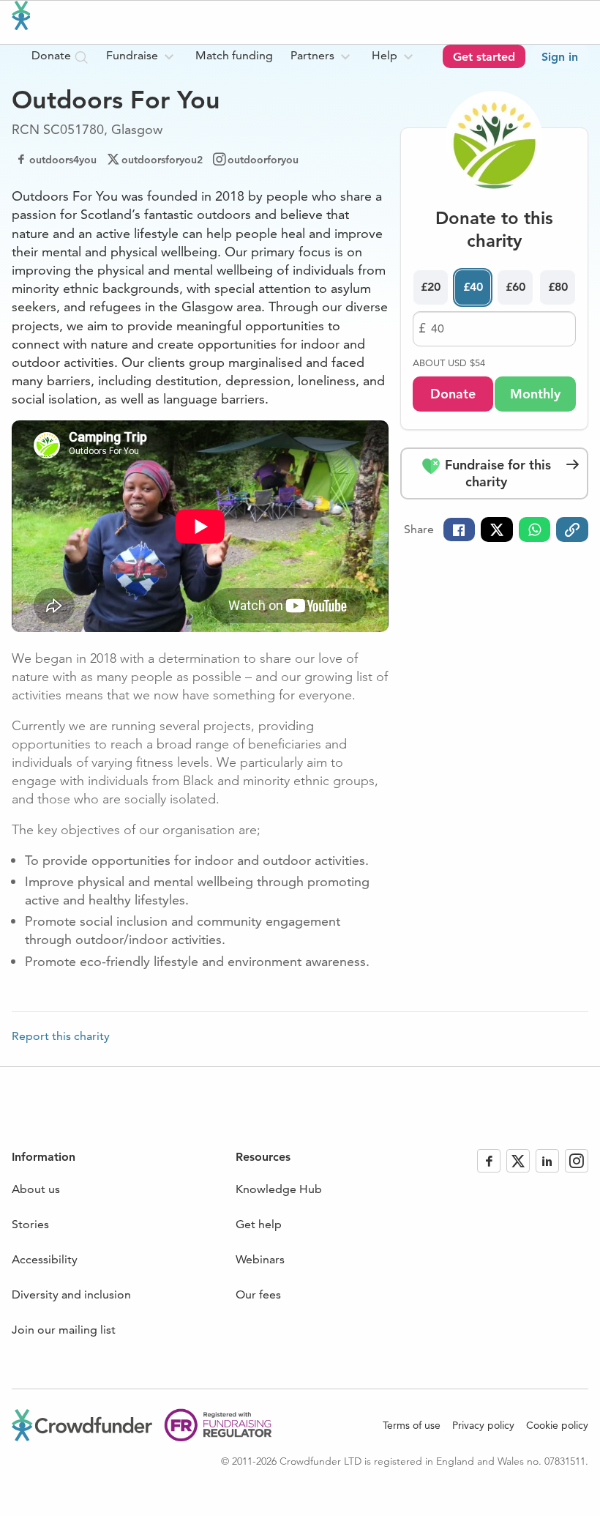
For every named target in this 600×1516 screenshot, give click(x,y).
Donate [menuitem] (52, 55)
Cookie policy (557, 1425)
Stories (30, 1224)
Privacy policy (483, 1425)
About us (36, 1189)
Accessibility (45, 1259)
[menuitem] (142, 56)
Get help (259, 1224)
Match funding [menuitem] (234, 55)
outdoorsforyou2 (162, 159)
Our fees (258, 1294)
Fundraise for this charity (496, 473)
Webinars (260, 1259)
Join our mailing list (64, 1330)
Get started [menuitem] (484, 57)
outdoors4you (63, 159)
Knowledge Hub (279, 1189)
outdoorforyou (263, 159)
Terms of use (411, 1425)
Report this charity (61, 1036)
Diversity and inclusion (71, 1294)
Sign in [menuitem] (559, 57)
